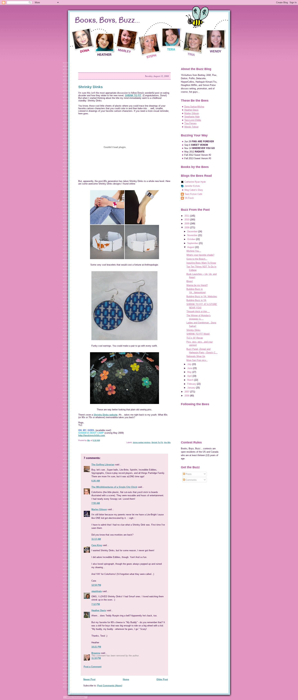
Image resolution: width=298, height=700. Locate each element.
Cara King (96, 545)
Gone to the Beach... (196, 259)
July (189, 364)
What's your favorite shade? (200, 255)
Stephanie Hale (192, 116)
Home (126, 679)
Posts (188, 474)
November (192, 235)
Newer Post (89, 679)
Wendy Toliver (191, 127)
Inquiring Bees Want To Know (201, 263)
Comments (191, 480)
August (191, 247)
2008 (187, 227)
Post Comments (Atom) (109, 685)
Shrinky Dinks (193, 330)
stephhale (96, 591)
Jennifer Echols (192, 186)
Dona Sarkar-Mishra (194, 106)
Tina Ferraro (190, 123)
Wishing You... (193, 251)
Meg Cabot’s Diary (194, 190)
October (191, 239)
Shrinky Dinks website (105, 414)
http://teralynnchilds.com (91, 435)
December (192, 231)
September (193, 243)
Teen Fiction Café (193, 194)
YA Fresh (189, 198)
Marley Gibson (99, 509)
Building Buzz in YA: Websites (201, 296)
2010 (187, 219)
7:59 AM (95, 503)
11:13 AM (96, 539)
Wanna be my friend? (197, 285)
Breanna (95, 653)
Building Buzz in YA (196, 300)
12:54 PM (96, 585)
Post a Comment (92, 666)
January (191, 387)
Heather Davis (98, 610)
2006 (187, 395)
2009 (187, 223)
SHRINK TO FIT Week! (198, 334)
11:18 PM (96, 658)
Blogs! (189, 281)
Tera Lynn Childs (192, 120)
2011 (187, 215)
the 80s (167, 442)
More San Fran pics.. (196, 360)
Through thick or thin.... (198, 311)
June (190, 368)
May (189, 372)
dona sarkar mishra (141, 442)
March (190, 380)
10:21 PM (96, 647)
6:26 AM (95, 480)
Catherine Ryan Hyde (195, 182)
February (192, 384)
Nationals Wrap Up (195, 356)
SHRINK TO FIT (133, 95)
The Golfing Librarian (102, 464)
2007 (187, 391)
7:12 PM (95, 604)
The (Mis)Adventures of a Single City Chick (114, 487)
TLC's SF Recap (194, 338)
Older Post (162, 679)
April (189, 376)
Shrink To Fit (157, 442)
